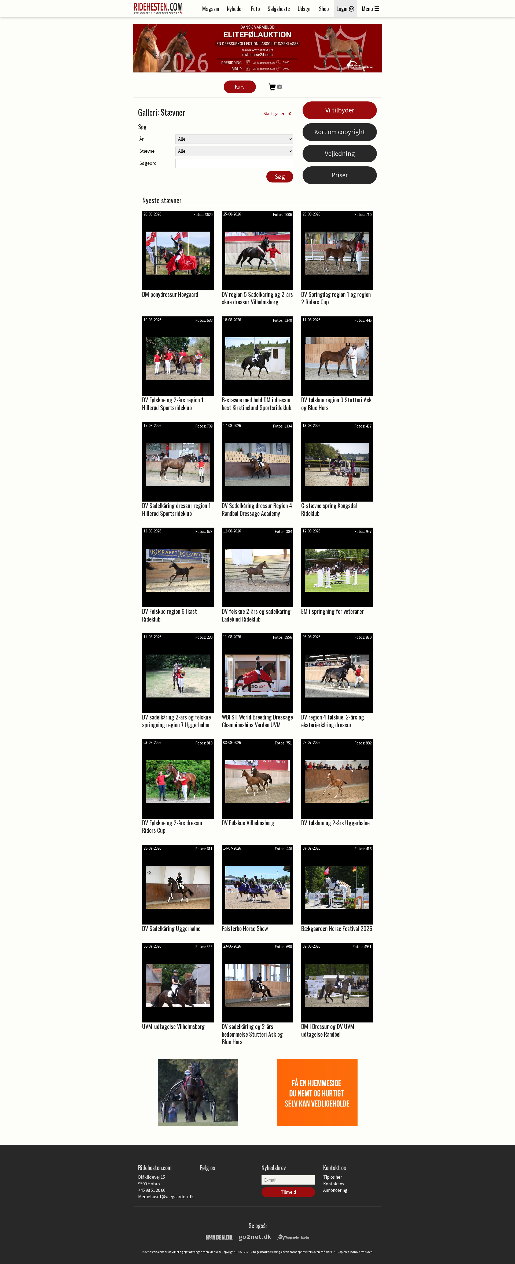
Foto (255, 9)
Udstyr (304, 9)
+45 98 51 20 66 (151, 1190)
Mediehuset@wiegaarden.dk (166, 1197)
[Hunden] (219, 1237)
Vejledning (340, 153)
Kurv (240, 86)
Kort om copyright (339, 131)
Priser (340, 175)
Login (343, 9)
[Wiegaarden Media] (293, 1237)
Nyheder (235, 9)
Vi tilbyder (339, 110)
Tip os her (332, 1177)
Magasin (210, 9)
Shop (324, 9)
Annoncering (335, 1190)
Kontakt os (333, 1184)
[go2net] (255, 1237)
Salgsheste (279, 9)
